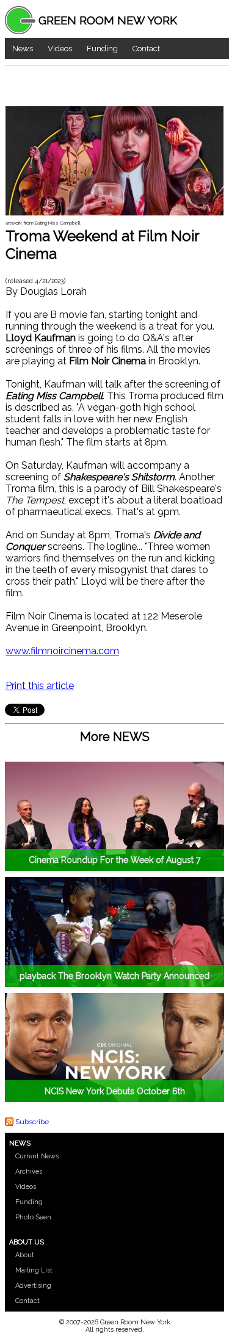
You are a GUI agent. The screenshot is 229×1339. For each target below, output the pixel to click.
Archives (28, 1171)
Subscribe (32, 1121)
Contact (146, 48)
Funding (102, 48)
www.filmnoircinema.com (62, 651)
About (24, 1255)
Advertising (33, 1286)
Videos (60, 48)
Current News (37, 1156)
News (22, 48)
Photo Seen (33, 1217)
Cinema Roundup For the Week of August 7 (114, 860)
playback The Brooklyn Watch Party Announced (114, 976)
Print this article (39, 685)
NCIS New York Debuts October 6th (115, 1091)
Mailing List (34, 1270)
